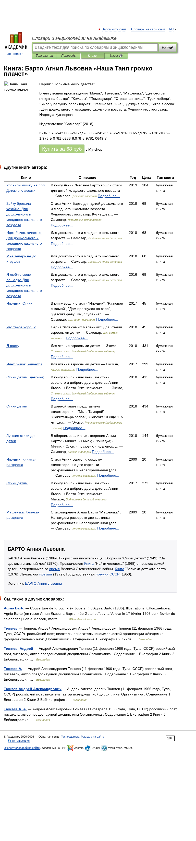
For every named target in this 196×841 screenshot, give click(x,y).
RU (171, 29)
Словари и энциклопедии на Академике (74, 38)
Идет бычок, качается (24, 364)
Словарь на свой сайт (148, 29)
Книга (89, 563)
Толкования (44, 55)
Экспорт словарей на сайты (22, 747)
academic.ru (15, 54)
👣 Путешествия (19, 740)
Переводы (68, 55)
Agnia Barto (14, 608)
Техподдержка (70, 736)
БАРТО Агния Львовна (43, 583)
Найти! (167, 48)
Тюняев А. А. (15, 709)
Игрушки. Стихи (19, 303)
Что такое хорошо (21, 327)
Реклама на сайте (92, 736)
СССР (114, 574)
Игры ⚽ (116, 55)
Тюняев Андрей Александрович (33, 689)
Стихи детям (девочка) (25, 377)
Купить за (62, 149)
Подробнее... (109, 196)
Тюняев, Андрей (18, 648)
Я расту (12, 346)
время (54, 569)
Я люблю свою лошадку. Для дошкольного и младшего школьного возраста (24, 285)
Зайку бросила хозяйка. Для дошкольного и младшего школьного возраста (24, 214)
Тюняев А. (13, 669)
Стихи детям (17, 406)
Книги (92, 55)
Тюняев (11, 628)
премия (45, 574)
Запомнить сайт (114, 29)
